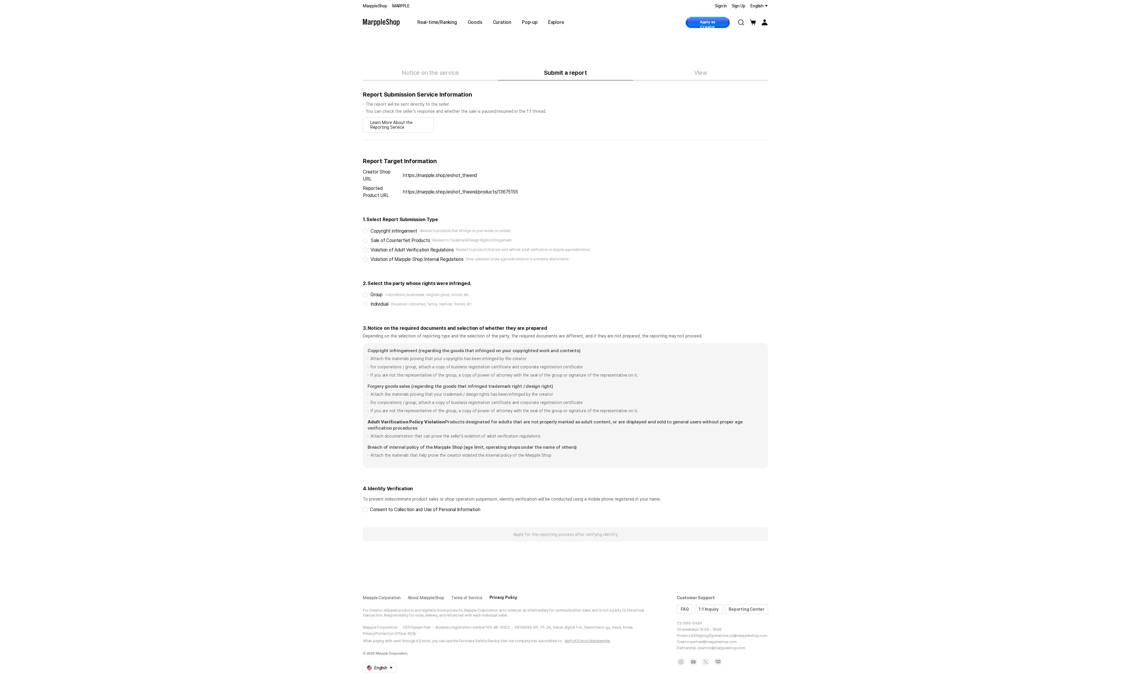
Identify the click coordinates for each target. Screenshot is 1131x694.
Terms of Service (466, 597)
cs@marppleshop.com (748, 636)
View (700, 72)
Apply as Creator (707, 24)
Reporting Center (746, 609)
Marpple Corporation (382, 597)
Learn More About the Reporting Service (391, 125)
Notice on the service (430, 72)
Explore (556, 22)
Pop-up (530, 22)
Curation (502, 22)
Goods (475, 22)
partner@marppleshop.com (713, 642)
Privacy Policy (503, 597)
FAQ (685, 609)
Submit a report (565, 72)
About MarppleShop (426, 597)
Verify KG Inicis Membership (588, 641)
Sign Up (738, 6)
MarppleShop (375, 6)
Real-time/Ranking (437, 22)
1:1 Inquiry (709, 609)
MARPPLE (401, 6)
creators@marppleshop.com (721, 648)
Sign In (721, 6)
